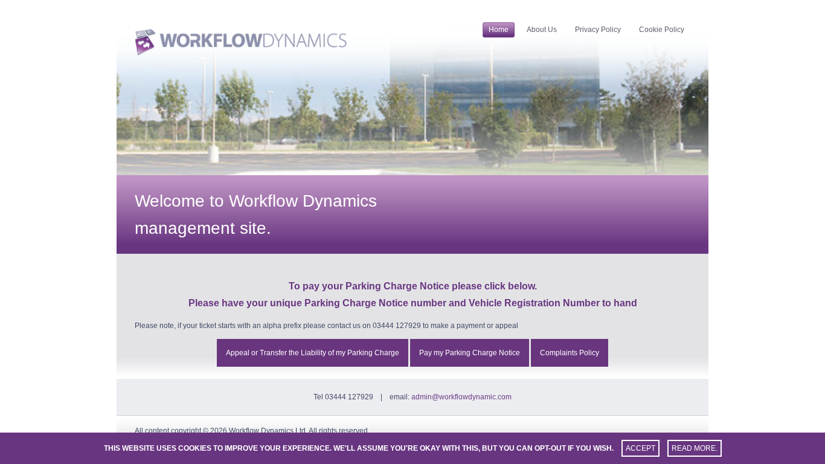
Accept (640, 448)
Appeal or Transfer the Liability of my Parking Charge (312, 353)
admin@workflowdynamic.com (461, 397)
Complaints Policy (569, 353)
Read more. (694, 448)
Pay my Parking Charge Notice (469, 353)
